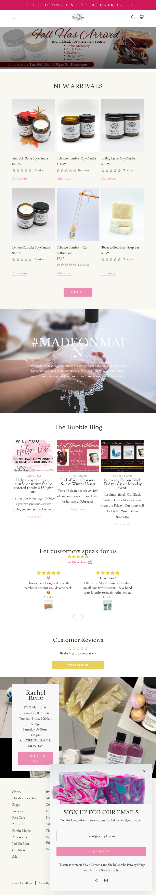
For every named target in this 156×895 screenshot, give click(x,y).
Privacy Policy (136, 864)
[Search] (132, 17)
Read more (33, 516)
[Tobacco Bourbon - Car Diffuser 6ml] (78, 214)
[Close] (144, 771)
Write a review (78, 665)
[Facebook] (96, 880)
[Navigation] (13, 17)
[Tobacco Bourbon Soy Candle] (78, 125)
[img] (78, 556)
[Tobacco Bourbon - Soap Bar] (122, 214)
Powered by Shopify (48, 883)
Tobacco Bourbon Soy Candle (76, 158)
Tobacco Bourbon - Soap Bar (120, 247)
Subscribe (101, 851)
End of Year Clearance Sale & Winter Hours (78, 481)
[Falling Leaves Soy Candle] (122, 125)
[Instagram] (106, 880)
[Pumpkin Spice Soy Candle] (33, 125)
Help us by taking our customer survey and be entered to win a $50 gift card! (33, 485)
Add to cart (19, 178)
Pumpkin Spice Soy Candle (30, 158)
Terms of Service (99, 870)
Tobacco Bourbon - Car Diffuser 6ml (72, 250)
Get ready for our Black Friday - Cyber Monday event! (123, 483)
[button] (75, 616)
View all (78, 292)
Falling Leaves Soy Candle (118, 158)
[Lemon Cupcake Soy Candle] (33, 214)
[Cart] (141, 17)
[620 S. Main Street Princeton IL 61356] (78, 727)
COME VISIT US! (35, 758)
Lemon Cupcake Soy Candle (31, 247)
